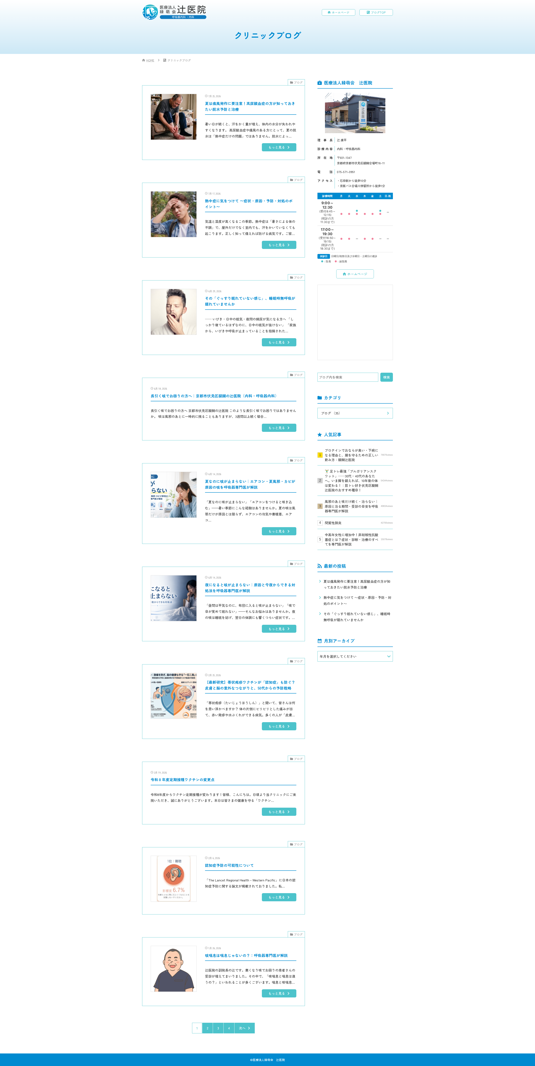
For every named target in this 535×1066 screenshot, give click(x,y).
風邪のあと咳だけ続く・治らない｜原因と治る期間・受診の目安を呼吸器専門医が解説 (359, 506)
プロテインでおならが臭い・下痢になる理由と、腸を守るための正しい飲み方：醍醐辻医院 (359, 455)
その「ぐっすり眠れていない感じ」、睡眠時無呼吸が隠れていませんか (357, 616)
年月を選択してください (338, 656)
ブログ (298, 82)
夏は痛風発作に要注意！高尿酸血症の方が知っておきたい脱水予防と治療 (357, 584)
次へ (242, 1027)
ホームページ (340, 12)
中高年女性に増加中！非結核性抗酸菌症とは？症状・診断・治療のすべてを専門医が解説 (359, 539)
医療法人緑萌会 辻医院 (269, 1060)
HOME (150, 60)
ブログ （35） (331, 413)
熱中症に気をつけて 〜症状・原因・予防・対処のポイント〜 (357, 600)
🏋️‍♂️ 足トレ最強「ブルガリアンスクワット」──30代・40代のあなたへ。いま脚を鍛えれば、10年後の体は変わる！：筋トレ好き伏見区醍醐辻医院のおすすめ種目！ (359, 480)
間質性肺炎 (359, 522)
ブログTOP (378, 12)
